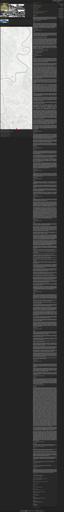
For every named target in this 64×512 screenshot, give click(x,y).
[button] (1, 31)
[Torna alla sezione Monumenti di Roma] (63, 0)
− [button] (1, 28)
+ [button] (1, 27)
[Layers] (31, 28)
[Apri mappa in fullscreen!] (1, 29)
